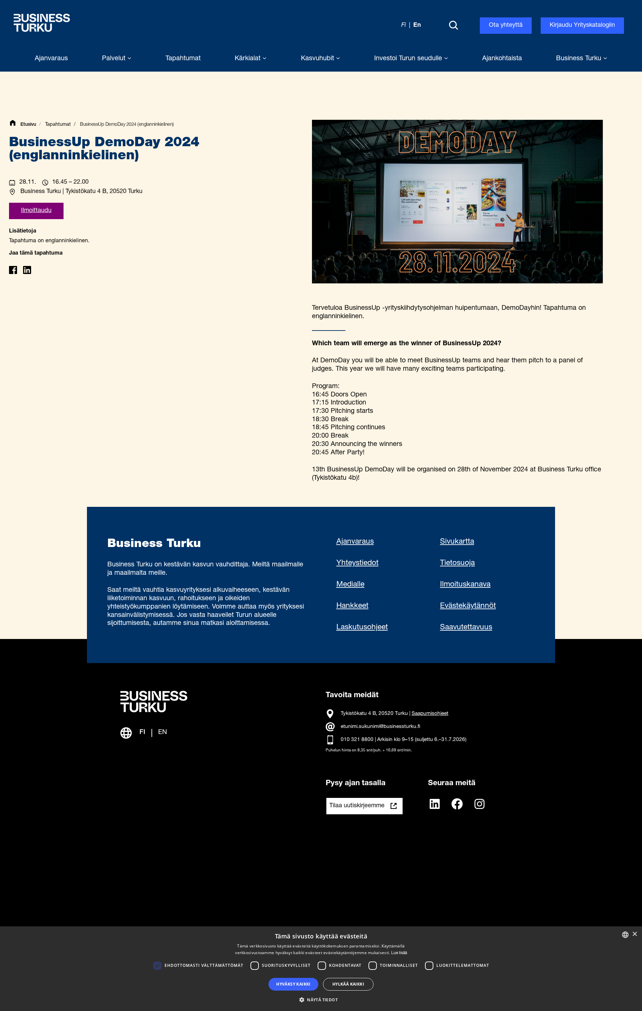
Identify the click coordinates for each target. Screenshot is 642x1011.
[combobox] (625, 934)
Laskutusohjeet (362, 627)
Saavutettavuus (466, 627)
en (417, 25)
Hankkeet (352, 606)
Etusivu (28, 124)
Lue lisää (399, 953)
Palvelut (114, 59)
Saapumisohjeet (430, 713)
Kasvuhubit (318, 59)
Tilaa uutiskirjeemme (357, 806)
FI (142, 732)
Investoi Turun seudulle (409, 59)
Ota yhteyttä (506, 25)
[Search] (453, 26)
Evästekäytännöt (468, 606)
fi (403, 25)
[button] (321, 999)
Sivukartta (457, 542)
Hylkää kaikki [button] (348, 984)
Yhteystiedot (357, 563)
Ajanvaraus (355, 542)
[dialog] (321, 968)
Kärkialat (248, 59)
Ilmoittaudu (36, 211)
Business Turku (579, 59)
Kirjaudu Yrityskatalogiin (582, 25)
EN (162, 732)
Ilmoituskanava (465, 584)
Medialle (350, 584)
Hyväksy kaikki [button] (293, 984)
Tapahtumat (58, 124)
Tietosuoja (457, 563)
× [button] (634, 934)
